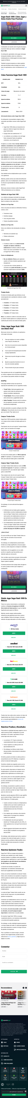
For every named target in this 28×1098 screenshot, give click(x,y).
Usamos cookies (5, 1091)
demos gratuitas (12, 936)
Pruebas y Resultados (12, 9)
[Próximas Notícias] (26, 988)
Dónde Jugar (4, 9)
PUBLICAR (12, 971)
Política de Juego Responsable (19, 1088)
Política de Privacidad (6, 1088)
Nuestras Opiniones (22, 9)
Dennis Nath (4, 13)
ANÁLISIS (13, 637)
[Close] (25, 1091)
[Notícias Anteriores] (23, 988)
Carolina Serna (12, 13)
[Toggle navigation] (26, 5)
